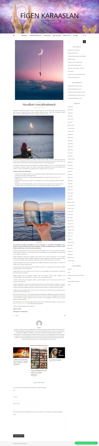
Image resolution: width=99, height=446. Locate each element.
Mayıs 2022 (70, 162)
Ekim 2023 (70, 122)
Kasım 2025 (70, 106)
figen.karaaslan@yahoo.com (20, 303)
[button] (86, 443)
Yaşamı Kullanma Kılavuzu (73, 281)
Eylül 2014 (70, 254)
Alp (81, 89)
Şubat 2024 (70, 109)
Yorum (14, 414)
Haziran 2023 (71, 131)
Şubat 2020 (70, 220)
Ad (14, 390)
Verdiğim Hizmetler (35, 35)
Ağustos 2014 (71, 257)
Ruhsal (69, 278)
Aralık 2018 (70, 233)
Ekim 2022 (70, 153)
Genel (39, 102)
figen (17, 315)
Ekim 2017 (70, 236)
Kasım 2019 (70, 223)
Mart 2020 (70, 217)
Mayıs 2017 (70, 245)
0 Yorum (42, 107)
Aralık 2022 (70, 146)
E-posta (15, 396)
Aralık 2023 (70, 116)
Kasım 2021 (70, 168)
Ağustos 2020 (71, 202)
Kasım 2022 (70, 149)
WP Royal (15, 443)
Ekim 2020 (70, 196)
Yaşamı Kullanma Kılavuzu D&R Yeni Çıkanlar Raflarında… (38, 373)
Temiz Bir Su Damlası (55, 360)
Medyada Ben (57, 35)
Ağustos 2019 (71, 226)
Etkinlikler (47, 35)
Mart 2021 (70, 183)
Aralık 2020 (70, 190)
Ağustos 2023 (71, 125)
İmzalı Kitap (67, 35)
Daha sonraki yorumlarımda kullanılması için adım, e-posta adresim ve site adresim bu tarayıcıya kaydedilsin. (37, 411)
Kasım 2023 (70, 119)
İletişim (75, 35)
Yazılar (69, 284)
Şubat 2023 (70, 143)
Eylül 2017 (70, 239)
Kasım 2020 (70, 193)
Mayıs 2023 (70, 134)
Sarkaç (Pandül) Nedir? (73, 86)
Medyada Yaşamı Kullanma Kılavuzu (76, 275)
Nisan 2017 (70, 248)
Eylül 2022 (70, 156)
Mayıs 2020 (70, 211)
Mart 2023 (70, 140)
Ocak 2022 (70, 165)
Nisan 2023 (70, 137)
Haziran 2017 (71, 242)
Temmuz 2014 (71, 260)
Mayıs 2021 (70, 177)
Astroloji (70, 269)
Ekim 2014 (70, 251)
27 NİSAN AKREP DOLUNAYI (74, 92)
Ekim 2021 (70, 171)
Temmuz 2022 (71, 159)
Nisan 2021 (70, 180)
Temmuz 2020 (71, 205)
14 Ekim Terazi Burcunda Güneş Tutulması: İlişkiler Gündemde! (20, 362)
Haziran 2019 (71, 230)
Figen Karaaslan (49, 15)
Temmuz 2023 (71, 128)
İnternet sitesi (16, 403)
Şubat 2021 (70, 186)
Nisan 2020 (70, 214)
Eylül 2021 (70, 174)
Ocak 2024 (70, 113)
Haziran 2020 (71, 208)
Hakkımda (24, 35)
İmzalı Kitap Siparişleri (73, 98)
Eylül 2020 (70, 199)
